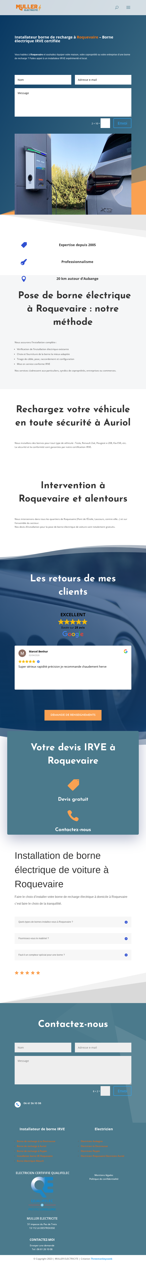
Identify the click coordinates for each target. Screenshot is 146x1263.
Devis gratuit (73, 799)
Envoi (122, 123)
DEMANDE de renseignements (73, 715)
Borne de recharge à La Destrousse (36, 1141)
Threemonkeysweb (101, 1258)
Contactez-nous (73, 829)
